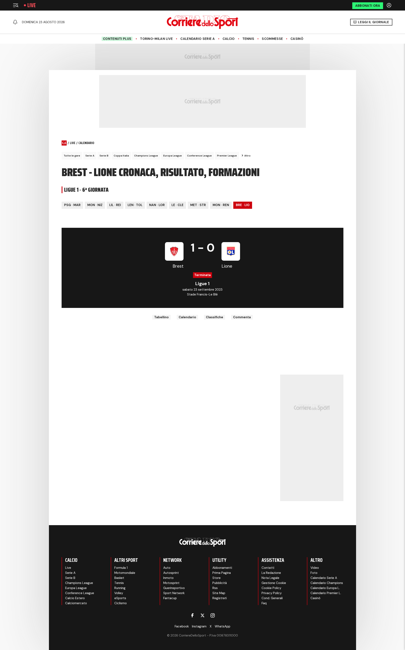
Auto (166, 568)
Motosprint (171, 583)
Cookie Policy (271, 588)
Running (120, 588)
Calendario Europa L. (325, 588)
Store (216, 578)
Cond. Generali (272, 598)
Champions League (146, 155)
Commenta (242, 317)
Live (31, 5)
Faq (264, 603)
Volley (118, 593)
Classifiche (214, 317)
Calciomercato (76, 603)
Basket (119, 578)
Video (314, 568)
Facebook (182, 626)
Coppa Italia (121, 155)
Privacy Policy (272, 593)
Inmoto (168, 578)
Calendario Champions (326, 583)
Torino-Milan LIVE (156, 39)
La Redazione (271, 573)
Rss (215, 588)
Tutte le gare (72, 155)
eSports (120, 598)
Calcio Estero (75, 598)
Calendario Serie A (197, 39)
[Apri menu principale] (16, 5)
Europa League (172, 155)
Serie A (89, 155)
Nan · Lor (157, 205)
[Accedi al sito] (389, 5)
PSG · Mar (72, 205)
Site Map (218, 593)
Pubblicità (219, 583)
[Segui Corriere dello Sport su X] (202, 615)
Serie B (104, 155)
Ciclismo (120, 603)
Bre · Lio (243, 205)
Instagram (199, 626)
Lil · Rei (115, 205)
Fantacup (170, 598)
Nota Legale (270, 578)
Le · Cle (177, 205)
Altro (247, 155)
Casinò (296, 39)
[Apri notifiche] (15, 22)
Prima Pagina (221, 573)
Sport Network (174, 593)
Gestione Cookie (274, 583)
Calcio (229, 39)
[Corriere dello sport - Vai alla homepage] (202, 22)
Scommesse (272, 39)
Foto (313, 573)
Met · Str (198, 205)
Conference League (199, 155)
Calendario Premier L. (325, 593)
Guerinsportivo (174, 588)
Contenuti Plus (117, 39)
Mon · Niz (95, 205)
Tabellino (161, 317)
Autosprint (171, 573)
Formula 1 (121, 568)
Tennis (248, 39)
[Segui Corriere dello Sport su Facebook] (192, 615)
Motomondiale (124, 573)
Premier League (227, 155)
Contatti (268, 568)
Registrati (219, 598)
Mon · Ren (221, 205)
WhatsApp (222, 626)
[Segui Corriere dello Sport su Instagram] (212, 615)
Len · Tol (135, 205)
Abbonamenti (222, 568)
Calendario (187, 317)
